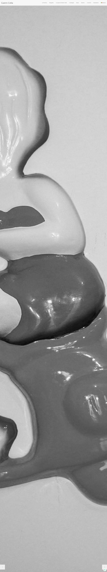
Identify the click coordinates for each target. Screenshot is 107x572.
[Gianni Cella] (7, 3)
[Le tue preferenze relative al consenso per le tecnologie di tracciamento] (105, 570)
